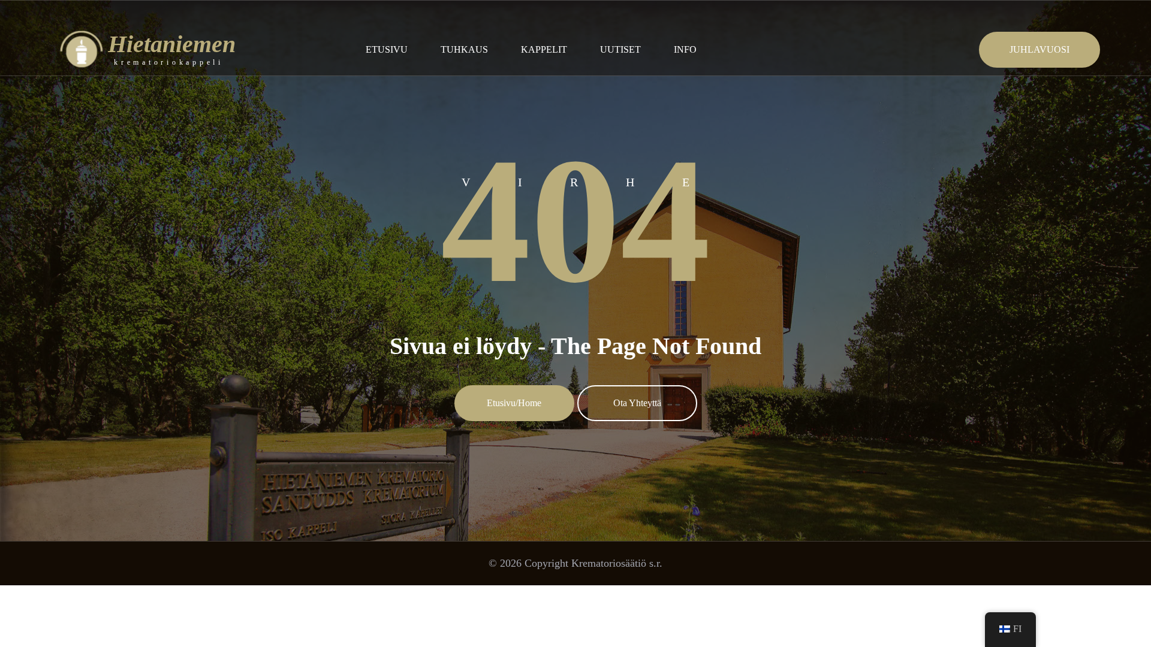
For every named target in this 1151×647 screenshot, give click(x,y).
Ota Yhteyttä (637, 403)
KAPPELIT (544, 49)
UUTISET (620, 49)
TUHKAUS (464, 49)
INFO (685, 49)
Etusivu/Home (514, 403)
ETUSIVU (387, 49)
